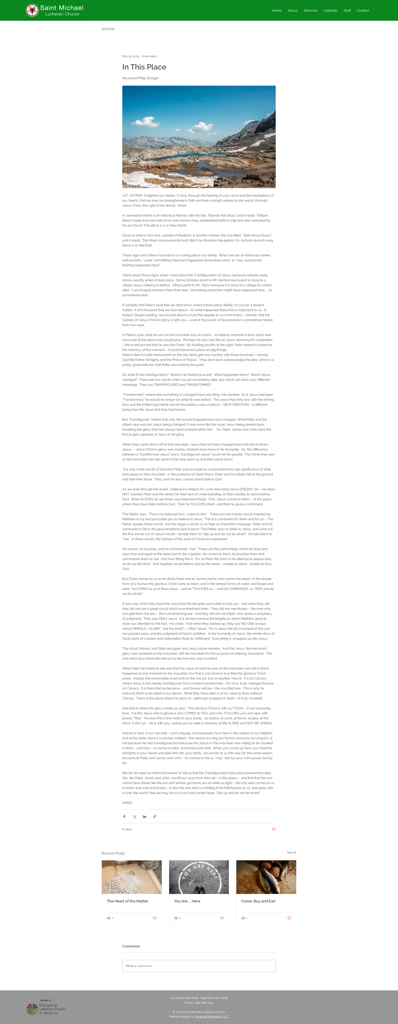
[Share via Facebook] (124, 816)
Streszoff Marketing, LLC (211, 1016)
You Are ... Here (187, 901)
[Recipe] (132, 877)
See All (291, 852)
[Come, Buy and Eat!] (266, 877)
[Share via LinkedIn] (145, 816)
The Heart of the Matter (127, 901)
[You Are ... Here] (199, 877)
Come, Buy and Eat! (258, 901)
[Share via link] (155, 816)
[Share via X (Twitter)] (134, 816)
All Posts (108, 29)
